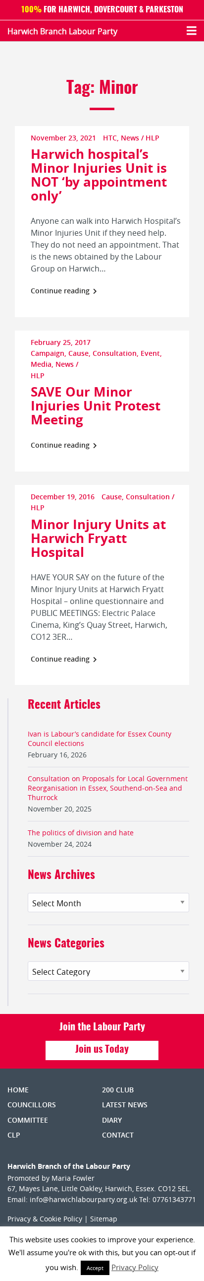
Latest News (125, 1104)
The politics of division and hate (81, 832)
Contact (118, 1135)
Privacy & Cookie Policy (44, 1218)
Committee (27, 1120)
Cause (78, 353)
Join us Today (102, 1050)
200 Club (118, 1089)
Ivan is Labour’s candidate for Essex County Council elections (99, 738)
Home (18, 1089)
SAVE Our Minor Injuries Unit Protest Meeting (95, 405)
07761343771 (174, 1199)
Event (150, 353)
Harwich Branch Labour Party (62, 31)
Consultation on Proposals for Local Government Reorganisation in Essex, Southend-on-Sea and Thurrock (108, 788)
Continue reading (61, 290)
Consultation (115, 353)
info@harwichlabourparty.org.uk (83, 1199)
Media (41, 364)
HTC (110, 137)
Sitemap (103, 1218)
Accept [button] (95, 1268)
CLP (13, 1135)
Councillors (31, 1104)
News (130, 137)
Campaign (47, 353)
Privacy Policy (134, 1267)
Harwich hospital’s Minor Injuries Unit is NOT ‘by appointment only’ (99, 174)
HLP (152, 137)
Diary (112, 1120)
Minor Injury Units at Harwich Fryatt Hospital (98, 538)
